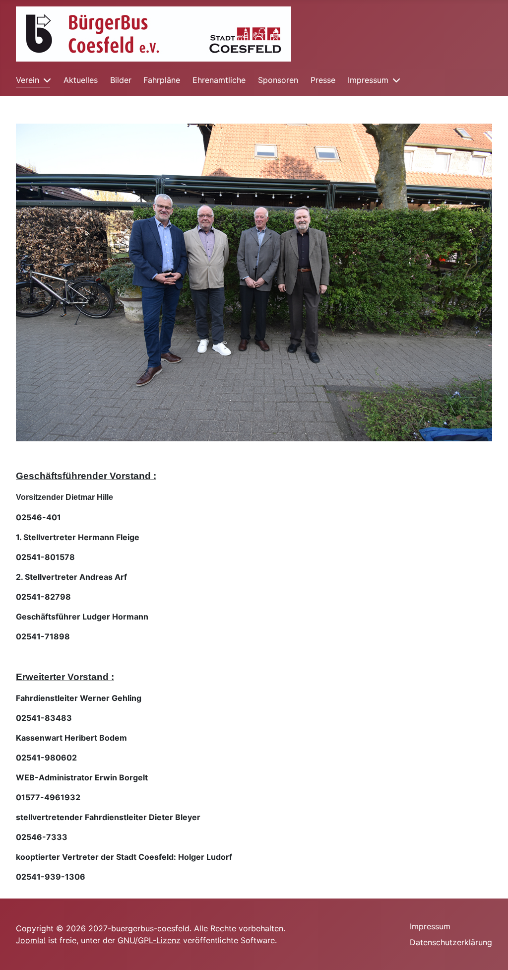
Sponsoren (278, 80)
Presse (323, 80)
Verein (27, 80)
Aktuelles (81, 80)
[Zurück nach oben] (490, 951)
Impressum (368, 80)
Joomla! (31, 940)
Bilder (120, 80)
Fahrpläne (161, 80)
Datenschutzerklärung (451, 942)
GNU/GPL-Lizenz (149, 940)
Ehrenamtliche (219, 80)
